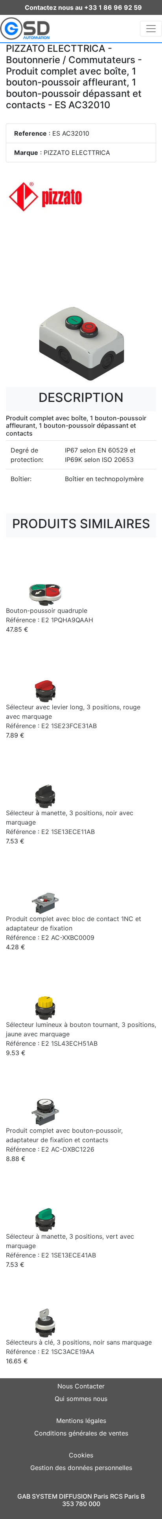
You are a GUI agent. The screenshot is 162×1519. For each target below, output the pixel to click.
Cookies (81, 1455)
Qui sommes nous (81, 1399)
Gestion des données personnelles (81, 1468)
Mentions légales (81, 1421)
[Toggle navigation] (151, 28)
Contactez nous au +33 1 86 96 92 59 (83, 7)
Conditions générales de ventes (81, 1433)
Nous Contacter (81, 1386)
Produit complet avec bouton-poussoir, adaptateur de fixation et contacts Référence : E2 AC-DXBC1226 (64, 1140)
